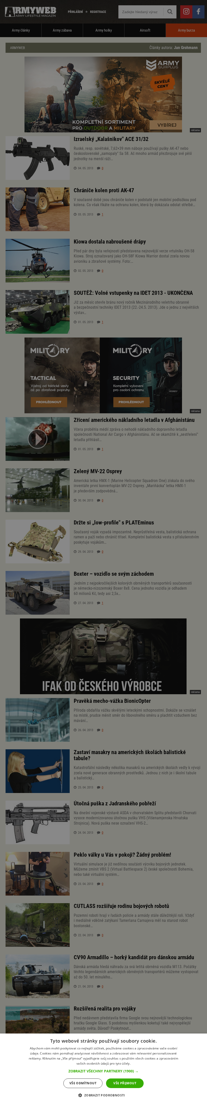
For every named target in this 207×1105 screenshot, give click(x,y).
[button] (103, 1071)
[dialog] (103, 1069)
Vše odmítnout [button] (82, 1083)
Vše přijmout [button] (124, 1083)
